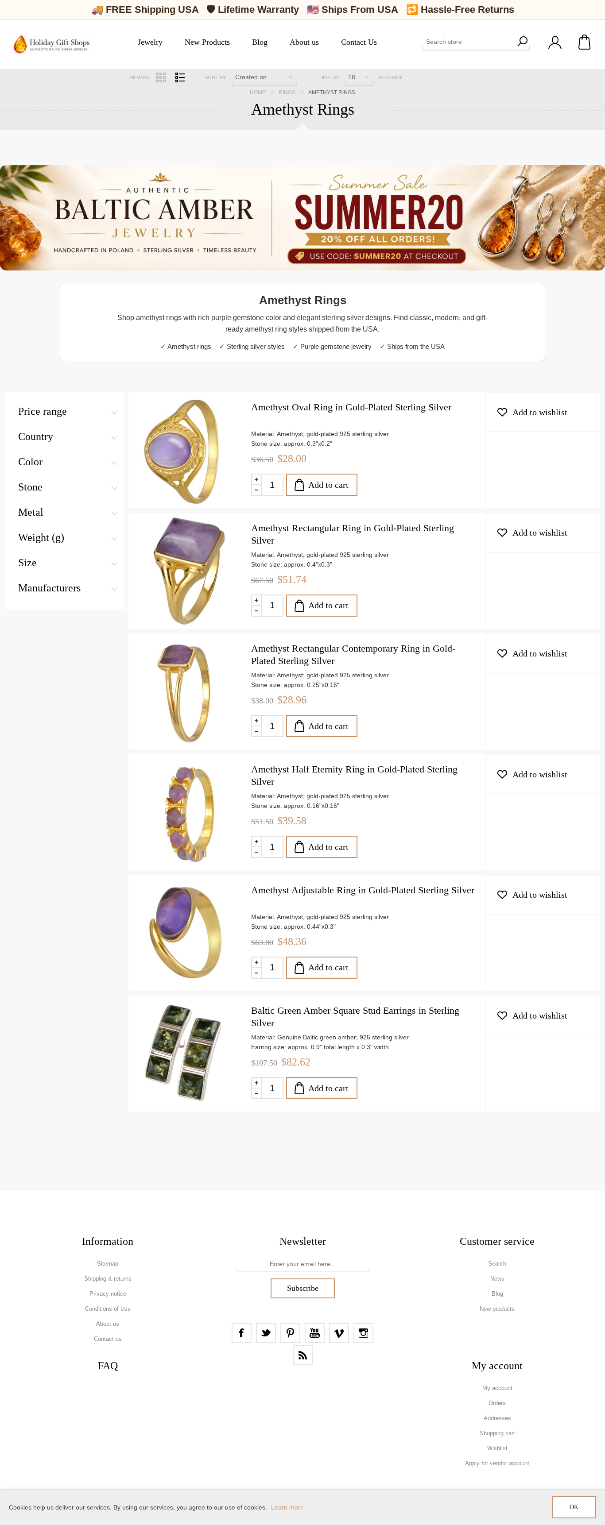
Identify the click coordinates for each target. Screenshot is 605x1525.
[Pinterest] (290, 1333)
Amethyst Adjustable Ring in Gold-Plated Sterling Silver (362, 890)
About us (107, 1323)
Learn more (287, 1507)
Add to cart (328, 485)
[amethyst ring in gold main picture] (186, 812)
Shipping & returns (108, 1278)
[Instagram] (363, 1333)
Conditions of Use (108, 1308)
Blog (497, 1293)
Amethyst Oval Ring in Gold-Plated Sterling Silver (351, 407)
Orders (497, 1403)
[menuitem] (107, 1263)
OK (574, 1507)
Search (522, 42)
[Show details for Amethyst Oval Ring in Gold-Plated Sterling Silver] (186, 450)
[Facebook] (242, 1333)
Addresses (497, 1418)
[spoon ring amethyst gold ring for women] (186, 933)
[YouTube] (315, 1333)
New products (497, 1308)
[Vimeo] (339, 1333)
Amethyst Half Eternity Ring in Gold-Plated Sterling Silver (354, 775)
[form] (302, 1264)
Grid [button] (161, 77)
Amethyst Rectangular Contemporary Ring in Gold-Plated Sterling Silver (353, 654)
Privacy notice (107, 1293)
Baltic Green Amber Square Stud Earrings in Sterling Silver (355, 1016)
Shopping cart (585, 42)
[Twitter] (266, 1333)
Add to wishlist (539, 412)
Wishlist (497, 1448)
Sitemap (107, 1263)
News (497, 1278)
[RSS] (303, 1355)
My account (497, 1388)
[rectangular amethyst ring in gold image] (186, 571)
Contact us (108, 1339)
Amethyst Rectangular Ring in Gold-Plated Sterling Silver (352, 534)
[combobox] (468, 42)
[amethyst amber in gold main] (186, 691)
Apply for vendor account (497, 1463)
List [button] (180, 77)
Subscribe (302, 1288)
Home (258, 92)
